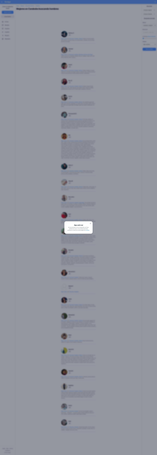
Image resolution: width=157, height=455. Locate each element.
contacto (87, 230)
